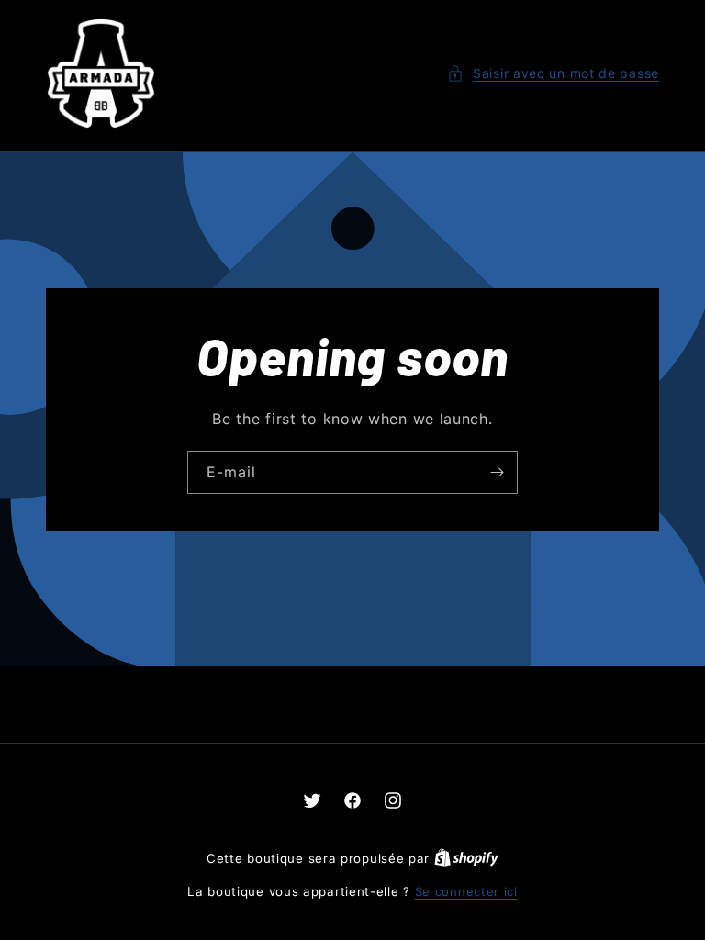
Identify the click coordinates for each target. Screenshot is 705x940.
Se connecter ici (466, 891)
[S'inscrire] (496, 472)
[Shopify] (466, 858)
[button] (553, 73)
